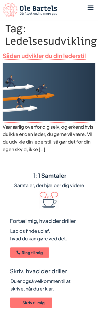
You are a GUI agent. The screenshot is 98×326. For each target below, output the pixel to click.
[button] (91, 8)
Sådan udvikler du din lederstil (44, 55)
